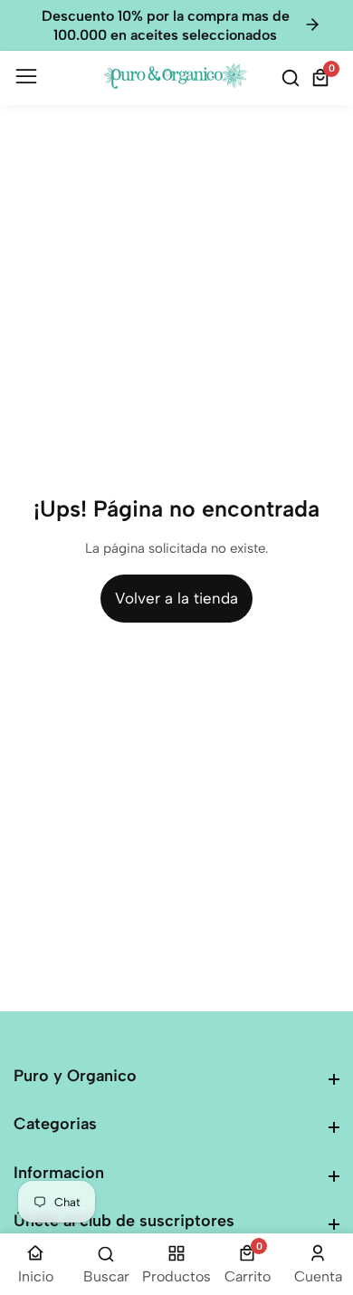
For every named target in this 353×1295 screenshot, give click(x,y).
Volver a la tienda (176, 598)
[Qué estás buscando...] (293, 78)
